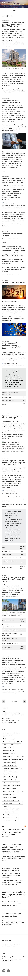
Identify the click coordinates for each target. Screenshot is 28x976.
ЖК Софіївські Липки (9, 780)
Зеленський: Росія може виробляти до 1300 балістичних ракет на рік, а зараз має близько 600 (12, 848)
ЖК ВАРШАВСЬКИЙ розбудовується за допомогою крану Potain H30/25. (11, 346)
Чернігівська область (9, 820)
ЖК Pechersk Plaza (9, 753)
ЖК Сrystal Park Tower (10, 777)
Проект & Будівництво (10, 815)
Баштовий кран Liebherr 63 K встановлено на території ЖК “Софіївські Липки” (13, 463)
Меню (14, 10)
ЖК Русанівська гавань (10, 771)
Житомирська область (10, 791)
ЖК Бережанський (9, 762)
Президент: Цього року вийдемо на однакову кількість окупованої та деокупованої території (11, 872)
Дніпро (19, 742)
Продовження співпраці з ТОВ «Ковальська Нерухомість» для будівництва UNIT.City (14, 180)
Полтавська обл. (8, 812)
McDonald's (17, 733)
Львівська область (9, 803)
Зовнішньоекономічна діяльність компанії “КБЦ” (12, 101)
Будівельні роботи (9, 739)
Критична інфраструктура (11, 800)
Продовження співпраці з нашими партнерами (12, 417)
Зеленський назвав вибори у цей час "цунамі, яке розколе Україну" (13, 894)
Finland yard (7, 733)
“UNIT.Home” (5, 675)
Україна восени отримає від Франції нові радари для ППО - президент (13, 831)
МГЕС (19, 803)
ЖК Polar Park (7, 756)
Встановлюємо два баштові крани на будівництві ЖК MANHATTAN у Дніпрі (13, 24)
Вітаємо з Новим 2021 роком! (13, 282)
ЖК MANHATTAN (8, 750)
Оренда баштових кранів (11, 809)
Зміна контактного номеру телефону (12, 234)
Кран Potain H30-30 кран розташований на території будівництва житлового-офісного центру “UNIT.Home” (13, 661)
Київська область (9, 794)
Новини (6, 806)
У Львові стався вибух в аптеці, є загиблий (11, 914)
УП (3, 826)
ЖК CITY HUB (7, 747)
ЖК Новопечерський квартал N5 (12, 768)
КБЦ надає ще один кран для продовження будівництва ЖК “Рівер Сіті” (14, 579)
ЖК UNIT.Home (19, 756)
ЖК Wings (6, 759)
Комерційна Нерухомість (10, 797)
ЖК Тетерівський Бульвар (11, 782)
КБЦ (4, 2)
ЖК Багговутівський (18, 759)
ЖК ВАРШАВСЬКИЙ (9, 765)
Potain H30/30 (7, 736)
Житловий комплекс (9, 788)
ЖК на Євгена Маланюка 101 (11, 785)
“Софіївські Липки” (7, 483)
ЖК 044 (6, 744)
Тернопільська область (10, 818)
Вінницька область (9, 742)
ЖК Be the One (15, 744)
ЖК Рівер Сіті (7, 774)
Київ (21, 791)
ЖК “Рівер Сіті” (19, 594)
